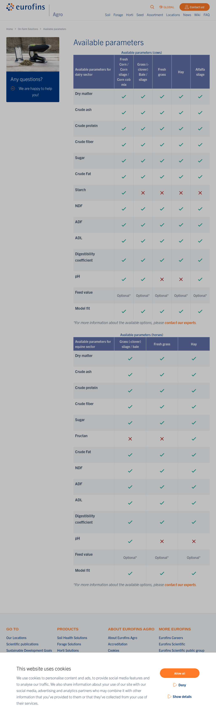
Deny (182, 685)
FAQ (207, 14)
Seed (140, 14)
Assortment (155, 14)
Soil (107, 14)
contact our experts (180, 322)
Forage (118, 14)
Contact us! (197, 7)
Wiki (197, 14)
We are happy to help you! (35, 91)
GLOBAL (168, 7)
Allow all (179, 673)
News (187, 14)
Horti (129, 14)
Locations (173, 14)
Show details (182, 696)
